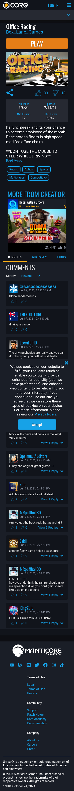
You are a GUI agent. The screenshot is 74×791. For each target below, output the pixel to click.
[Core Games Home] (15, 5)
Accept (37, 424)
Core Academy (36, 719)
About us (33, 740)
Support (32, 710)
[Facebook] (45, 665)
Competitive (39, 177)
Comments (14, 257)
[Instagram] (53, 665)
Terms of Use (36, 689)
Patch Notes (35, 714)
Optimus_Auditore (33, 456)
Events (61, 257)
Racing (13, 169)
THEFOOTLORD (31, 314)
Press (31, 749)
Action (29, 169)
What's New (39, 257)
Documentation (37, 723)
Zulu (23, 484)
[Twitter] (37, 665)
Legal (31, 684)
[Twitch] (20, 665)
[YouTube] (12, 665)
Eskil (23, 541)
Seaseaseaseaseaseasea (38, 286)
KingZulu (26, 608)
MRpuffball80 (30, 512)
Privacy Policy (45, 414)
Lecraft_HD (28, 342)
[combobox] (21, 276)
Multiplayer (16, 177)
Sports (43, 169)
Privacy (32, 693)
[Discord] (28, 665)
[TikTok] (62, 665)
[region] (37, 395)
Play (37, 43)
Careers (32, 744)
